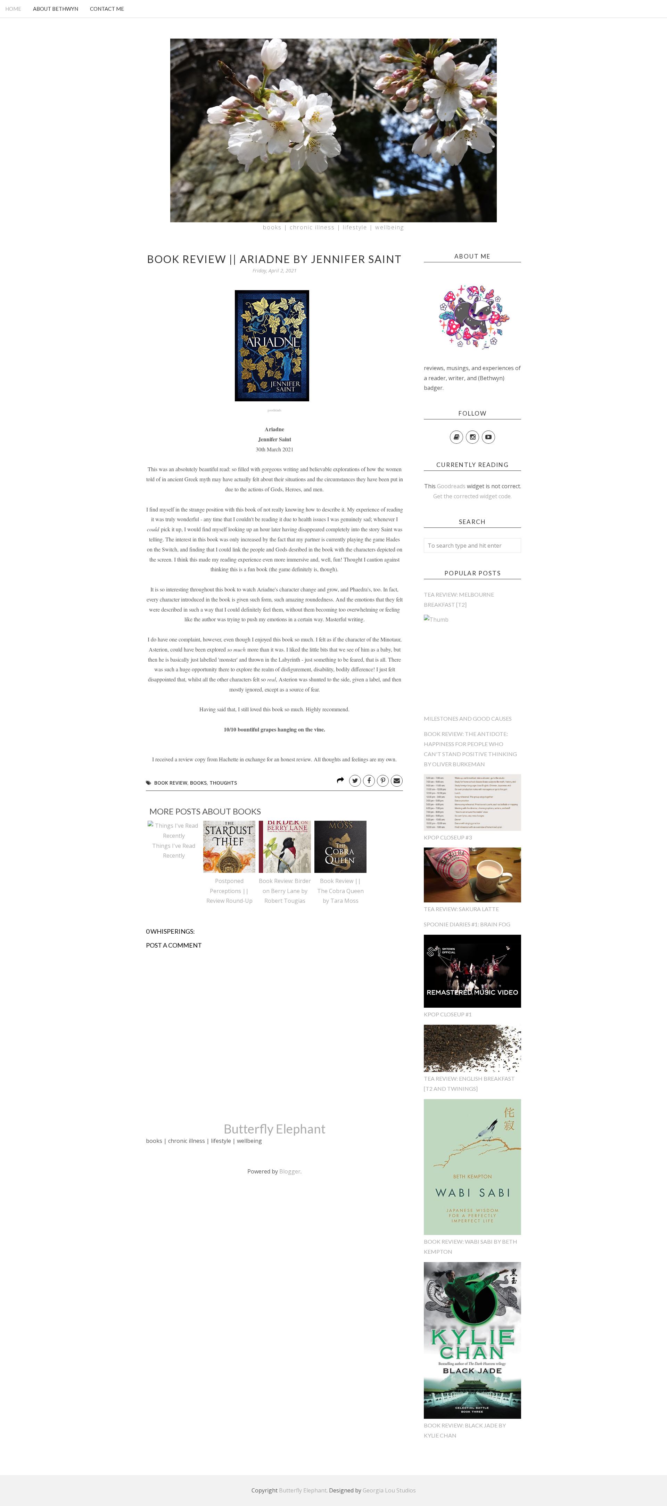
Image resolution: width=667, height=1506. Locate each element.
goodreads (274, 410)
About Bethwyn (55, 9)
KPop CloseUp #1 (448, 1014)
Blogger (289, 1171)
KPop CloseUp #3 (448, 837)
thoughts (223, 782)
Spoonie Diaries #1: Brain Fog (467, 924)
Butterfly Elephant (275, 1128)
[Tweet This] (355, 781)
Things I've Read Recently (173, 851)
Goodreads (451, 486)
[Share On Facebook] (369, 781)
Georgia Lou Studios (389, 1490)
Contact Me (107, 9)
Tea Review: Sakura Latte (461, 909)
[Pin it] (383, 781)
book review (170, 782)
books (198, 782)
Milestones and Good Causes (468, 718)
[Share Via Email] (397, 781)
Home (13, 9)
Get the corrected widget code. (472, 496)
